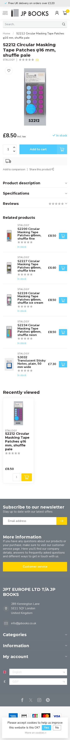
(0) (37, 60)
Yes (46, 728)
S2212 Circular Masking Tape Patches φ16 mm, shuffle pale (17, 441)
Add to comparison (14, 169)
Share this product (40, 169)
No (57, 728)
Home (6, 33)
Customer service (35, 567)
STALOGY (9, 60)
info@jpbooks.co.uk (23, 623)
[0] (65, 13)
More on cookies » (35, 733)
